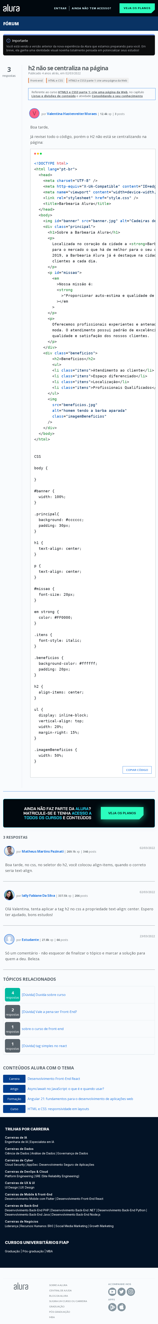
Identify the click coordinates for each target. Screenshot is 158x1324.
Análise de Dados (43, 1153)
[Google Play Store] (112, 1307)
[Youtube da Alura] (112, 1292)
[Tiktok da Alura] (140, 1292)
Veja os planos (137, 8)
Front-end (36, 80)
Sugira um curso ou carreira (68, 1301)
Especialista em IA (42, 1142)
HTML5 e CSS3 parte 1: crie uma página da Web (98, 80)
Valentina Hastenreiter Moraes (72, 113)
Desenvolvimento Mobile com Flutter (30, 1198)
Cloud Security (15, 1164)
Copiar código (137, 770)
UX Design (27, 1187)
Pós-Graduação (59, 1311)
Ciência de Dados (17, 1153)
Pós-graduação (33, 1251)
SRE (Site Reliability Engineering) (57, 1176)
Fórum (11, 23)
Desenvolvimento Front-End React (54, 1078)
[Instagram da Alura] (131, 1292)
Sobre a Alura (58, 1285)
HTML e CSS (55, 80)
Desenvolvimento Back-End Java (27, 1214)
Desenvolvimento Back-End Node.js (76, 1214)
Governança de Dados (72, 1153)
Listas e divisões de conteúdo (53, 96)
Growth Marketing (101, 1226)
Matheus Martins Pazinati (43, 851)
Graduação (12, 1251)
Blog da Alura (58, 1295)
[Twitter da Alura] (121, 1292)
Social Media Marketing (71, 1226)
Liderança (11, 1226)
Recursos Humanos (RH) (36, 1226)
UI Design (11, 1187)
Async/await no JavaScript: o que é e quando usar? (66, 1088)
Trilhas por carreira (27, 1129)
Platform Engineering (19, 1176)
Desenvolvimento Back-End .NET (73, 1210)
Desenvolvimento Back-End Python (121, 1210)
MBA (49, 1251)
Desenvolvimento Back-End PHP (27, 1210)
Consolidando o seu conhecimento (117, 96)
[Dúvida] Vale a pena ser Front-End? (49, 1011)
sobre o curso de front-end (43, 1029)
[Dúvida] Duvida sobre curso (44, 994)
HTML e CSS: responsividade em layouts (58, 1109)
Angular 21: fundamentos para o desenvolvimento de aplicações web (80, 1099)
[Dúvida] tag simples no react (44, 1046)
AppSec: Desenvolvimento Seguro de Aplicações (60, 1164)
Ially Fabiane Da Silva (39, 895)
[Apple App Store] (121, 1307)
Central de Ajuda (60, 1290)
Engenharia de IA (16, 1142)
